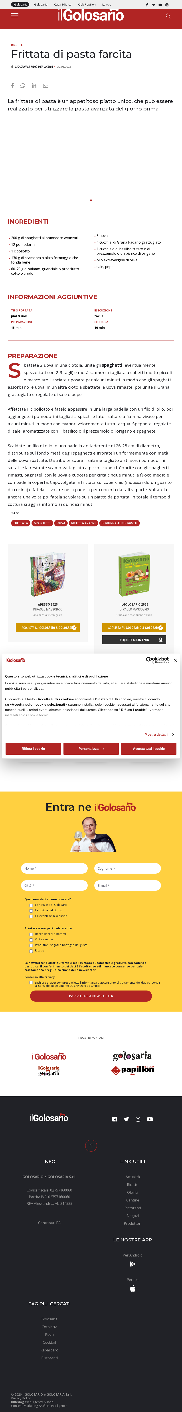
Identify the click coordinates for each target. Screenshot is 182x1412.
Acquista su (134, 640)
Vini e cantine (44, 939)
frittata (21, 523)
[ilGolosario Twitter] (153, 4)
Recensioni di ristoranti (50, 934)
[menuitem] (49, 1222)
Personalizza (89, 748)
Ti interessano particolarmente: (48, 928)
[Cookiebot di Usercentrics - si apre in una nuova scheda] (149, 660)
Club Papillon (87, 4)
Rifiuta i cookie (33, 748)
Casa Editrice (62, 4)
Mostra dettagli (156, 734)
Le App (106, 4)
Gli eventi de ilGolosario (51, 916)
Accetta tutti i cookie (149, 748)
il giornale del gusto (119, 523)
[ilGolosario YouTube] (160, 4)
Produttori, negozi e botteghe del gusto (61, 945)
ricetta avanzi (83, 523)
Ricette (17, 45)
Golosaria (40, 4)
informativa (89, 983)
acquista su (48, 628)
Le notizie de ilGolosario (51, 905)
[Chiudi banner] (175, 660)
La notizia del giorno (48, 910)
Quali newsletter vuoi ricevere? (47, 899)
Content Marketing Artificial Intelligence (39, 1406)
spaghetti (42, 523)
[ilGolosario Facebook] (147, 4)
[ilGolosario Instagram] (167, 4)
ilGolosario (20, 4)
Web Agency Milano (39, 1402)
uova (61, 523)
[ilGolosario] (91, 13)
